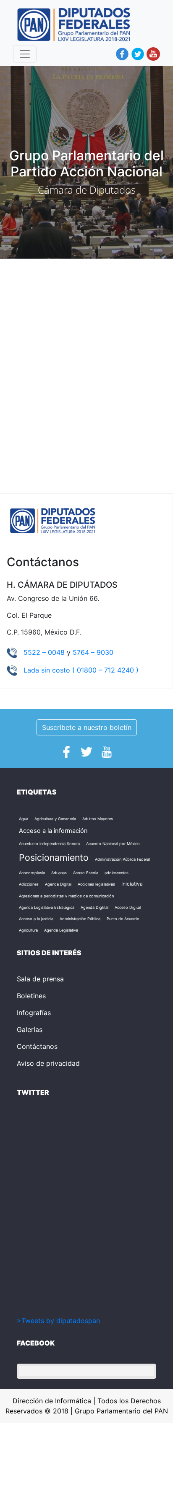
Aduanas (59, 872)
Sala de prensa (40, 979)
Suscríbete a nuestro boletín (86, 727)
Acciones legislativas (96, 884)
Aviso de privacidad (48, 1063)
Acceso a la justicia (36, 918)
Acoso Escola (85, 872)
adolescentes (116, 872)
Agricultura (28, 930)
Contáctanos (37, 1046)
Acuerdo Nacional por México (113, 843)
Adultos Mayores (97, 818)
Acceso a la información (53, 831)
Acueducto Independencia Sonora (49, 843)
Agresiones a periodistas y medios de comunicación (66, 896)
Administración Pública (80, 918)
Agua (23, 818)
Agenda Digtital (94, 907)
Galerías (29, 1029)
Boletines (31, 996)
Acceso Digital (128, 907)
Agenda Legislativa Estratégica (46, 907)
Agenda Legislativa (61, 930)
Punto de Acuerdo (123, 918)
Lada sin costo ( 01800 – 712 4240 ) (81, 670)
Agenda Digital (58, 884)
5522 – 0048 (45, 652)
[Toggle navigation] (25, 54)
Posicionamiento (54, 857)
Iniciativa (132, 884)
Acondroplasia (32, 872)
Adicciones (29, 884)
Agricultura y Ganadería (55, 818)
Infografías (34, 1012)
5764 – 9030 (93, 652)
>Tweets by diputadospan (58, 1320)
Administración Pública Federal (122, 859)
